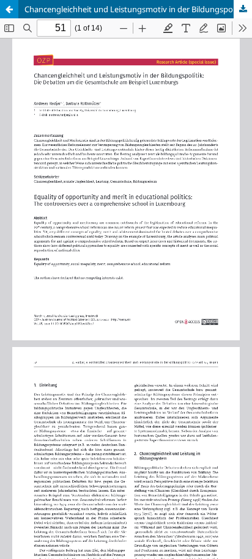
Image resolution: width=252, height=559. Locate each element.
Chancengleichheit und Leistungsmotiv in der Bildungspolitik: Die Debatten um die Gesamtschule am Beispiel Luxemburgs (138, 9)
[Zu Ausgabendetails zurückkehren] (9, 9)
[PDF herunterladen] (243, 9)
